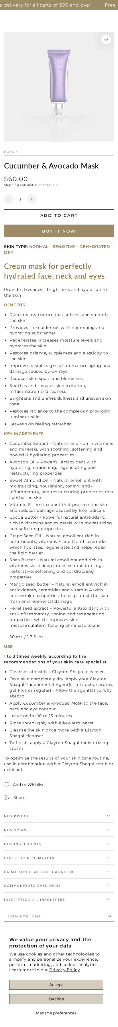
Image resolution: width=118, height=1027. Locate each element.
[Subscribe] (111, 916)
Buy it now (59, 231)
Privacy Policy (64, 969)
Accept (56, 984)
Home (9, 151)
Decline (56, 999)
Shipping (11, 185)
